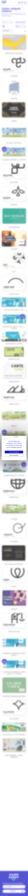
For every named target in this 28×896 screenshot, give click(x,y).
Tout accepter (14, 452)
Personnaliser (14, 455)
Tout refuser (15, 436)
